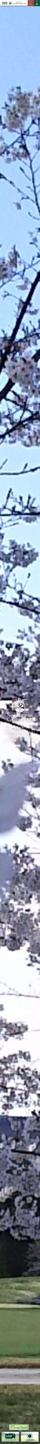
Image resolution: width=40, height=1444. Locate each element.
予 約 (37, 2)
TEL (31, 2)
